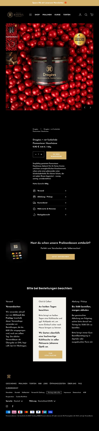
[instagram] (7, 406)
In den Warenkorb (56, 155)
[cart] (92, 15)
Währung (32, 401)
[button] (85, 107)
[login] (80, 15)
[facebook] (13, 406)
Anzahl (35, 158)
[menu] (30, 15)
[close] (86, 15)
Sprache (9, 401)
